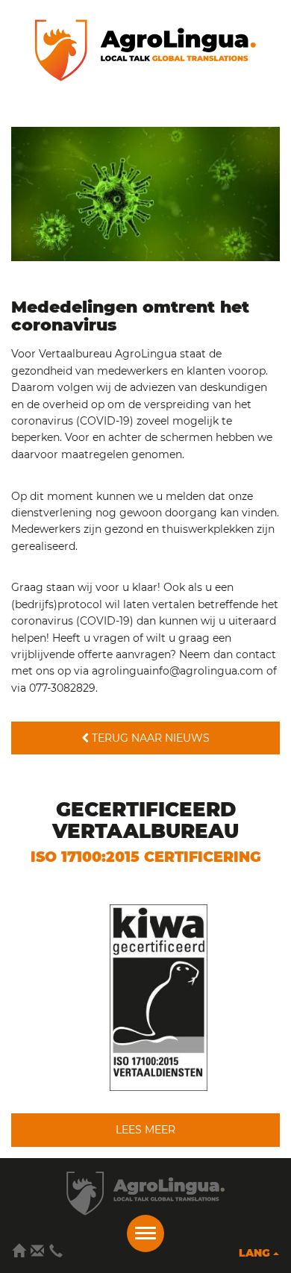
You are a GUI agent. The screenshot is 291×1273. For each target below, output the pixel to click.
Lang (256, 1253)
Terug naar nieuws (149, 738)
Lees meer (145, 1129)
